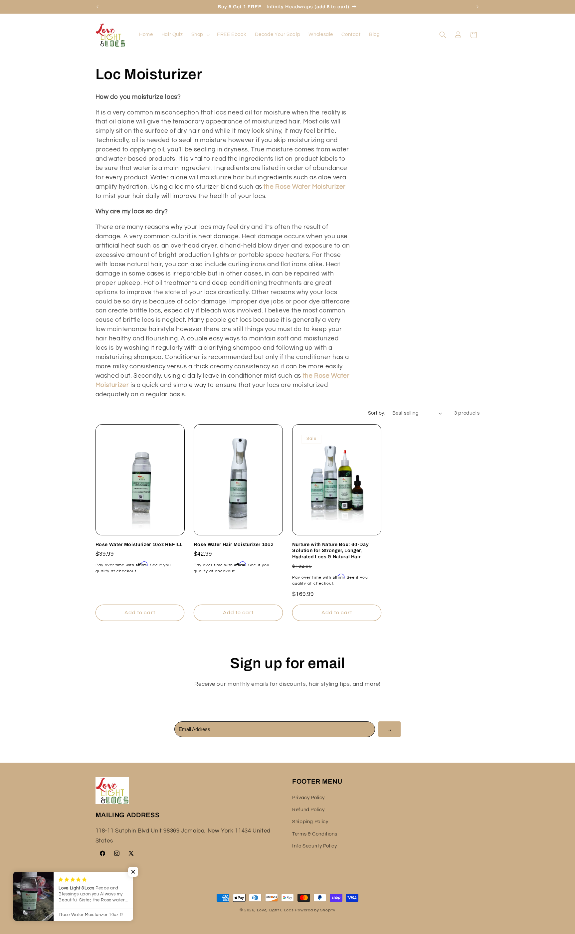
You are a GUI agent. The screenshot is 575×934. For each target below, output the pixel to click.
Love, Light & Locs (275, 910)
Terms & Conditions (314, 834)
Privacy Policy (308, 797)
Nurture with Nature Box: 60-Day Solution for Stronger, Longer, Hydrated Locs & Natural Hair (330, 550)
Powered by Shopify (315, 910)
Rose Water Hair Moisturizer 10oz (233, 544)
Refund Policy (308, 809)
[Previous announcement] (97, 6)
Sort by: (376, 413)
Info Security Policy (314, 845)
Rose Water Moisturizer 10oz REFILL (139, 544)
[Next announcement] (477, 6)
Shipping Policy (310, 821)
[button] (200, 35)
